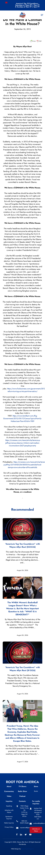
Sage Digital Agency (27, 849)
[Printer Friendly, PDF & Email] (35, 42)
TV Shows (22, 786)
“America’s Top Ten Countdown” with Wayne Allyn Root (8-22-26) (22, 545)
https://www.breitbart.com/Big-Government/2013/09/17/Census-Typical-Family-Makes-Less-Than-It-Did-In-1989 (22, 418)
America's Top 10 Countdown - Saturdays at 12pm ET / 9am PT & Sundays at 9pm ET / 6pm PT (27, 5)
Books (36, 791)
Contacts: (22, 801)
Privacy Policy (9, 827)
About (9, 786)
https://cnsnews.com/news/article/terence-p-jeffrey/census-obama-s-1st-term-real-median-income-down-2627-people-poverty (22, 443)
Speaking (9, 806)
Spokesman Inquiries (9, 817)
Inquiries (9, 801)
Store (36, 786)
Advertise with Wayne (9, 811)
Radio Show (22, 791)
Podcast (22, 796)
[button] (42, 15)
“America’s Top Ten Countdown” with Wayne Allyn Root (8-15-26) (22, 669)
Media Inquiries (9, 823)
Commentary (9, 791)
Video (9, 796)
